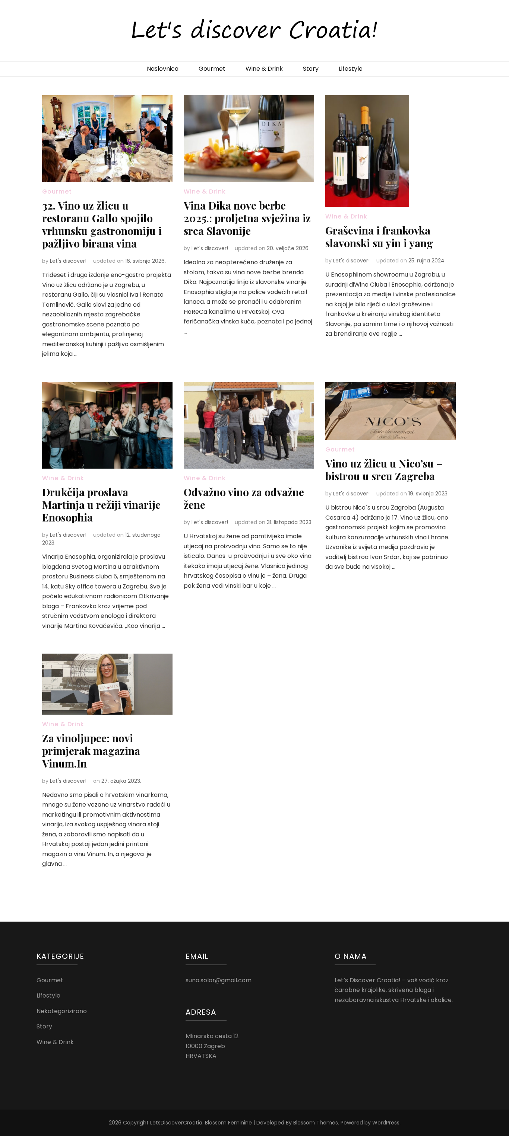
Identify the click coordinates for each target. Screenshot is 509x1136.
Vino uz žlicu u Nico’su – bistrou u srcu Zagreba (384, 469)
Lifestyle (351, 68)
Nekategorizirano (62, 1011)
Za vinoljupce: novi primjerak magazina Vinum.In (91, 750)
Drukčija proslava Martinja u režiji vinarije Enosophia (101, 504)
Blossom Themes (315, 1122)
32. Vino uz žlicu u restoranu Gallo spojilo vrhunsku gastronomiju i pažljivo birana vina (102, 224)
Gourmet (212, 68)
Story (311, 68)
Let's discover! (68, 261)
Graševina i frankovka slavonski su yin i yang (379, 236)
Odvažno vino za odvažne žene (244, 498)
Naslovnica (162, 68)
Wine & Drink (264, 68)
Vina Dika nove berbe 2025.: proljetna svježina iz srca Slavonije (247, 217)
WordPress (385, 1122)
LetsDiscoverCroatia (176, 1122)
